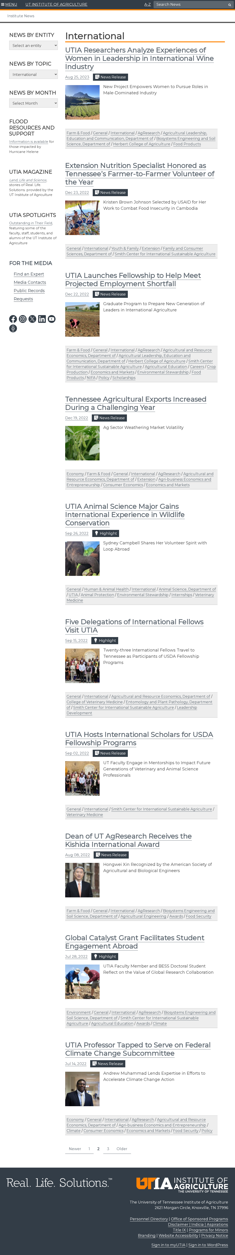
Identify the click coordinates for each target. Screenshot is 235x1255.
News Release (113, 77)
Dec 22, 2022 (77, 294)
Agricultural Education (166, 367)
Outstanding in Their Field (30, 223)
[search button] (230, 4)
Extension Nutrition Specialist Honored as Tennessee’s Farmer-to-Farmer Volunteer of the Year (139, 173)
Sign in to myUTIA (168, 1245)
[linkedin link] (42, 319)
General (100, 133)
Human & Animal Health (106, 589)
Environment (79, 1012)
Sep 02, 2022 (77, 753)
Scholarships (123, 378)
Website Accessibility (178, 1235)
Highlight (108, 533)
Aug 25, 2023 (77, 77)
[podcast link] (13, 328)
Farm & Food (78, 133)
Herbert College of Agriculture (141, 144)
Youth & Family (125, 248)
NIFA (91, 378)
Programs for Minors (208, 1230)
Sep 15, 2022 (76, 640)
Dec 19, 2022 (76, 418)
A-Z (147, 4)
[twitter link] (32, 319)
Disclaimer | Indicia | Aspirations (198, 1224)
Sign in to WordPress (208, 1245)
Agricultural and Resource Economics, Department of (160, 696)
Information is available (28, 142)
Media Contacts (30, 282)
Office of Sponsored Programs (199, 1219)
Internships (181, 595)
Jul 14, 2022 (76, 1064)
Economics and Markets (112, 372)
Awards (176, 916)
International (123, 133)
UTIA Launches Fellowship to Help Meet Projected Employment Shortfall (133, 279)
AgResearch (149, 133)
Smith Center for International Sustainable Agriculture (165, 254)
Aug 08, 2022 (77, 855)
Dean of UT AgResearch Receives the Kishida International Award (128, 840)
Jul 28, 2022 (76, 956)
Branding (147, 1235)
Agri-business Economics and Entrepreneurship (162, 1125)
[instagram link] (23, 319)
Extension (151, 248)
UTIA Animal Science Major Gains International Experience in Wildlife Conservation (125, 514)
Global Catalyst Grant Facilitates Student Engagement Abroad (134, 941)
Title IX (179, 1230)
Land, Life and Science (27, 180)
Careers (197, 367)
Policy (103, 378)
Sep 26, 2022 (77, 533)
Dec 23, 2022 (77, 192)
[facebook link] (13, 319)
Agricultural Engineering (143, 916)
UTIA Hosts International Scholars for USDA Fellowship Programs (139, 738)
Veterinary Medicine (85, 815)
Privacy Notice (214, 1235)
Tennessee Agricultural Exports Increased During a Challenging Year (136, 403)
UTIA (73, 595)
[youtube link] (52, 319)
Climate (160, 1023)
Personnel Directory (149, 1219)
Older (122, 1149)
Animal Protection (97, 595)
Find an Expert (29, 274)
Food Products (187, 144)
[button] (9, 4)
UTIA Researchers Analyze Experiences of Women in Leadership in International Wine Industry (139, 58)
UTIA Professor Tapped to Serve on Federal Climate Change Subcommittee (138, 1049)
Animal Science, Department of (187, 589)
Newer (75, 1149)
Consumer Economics (123, 485)
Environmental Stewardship (163, 372)
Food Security (198, 916)
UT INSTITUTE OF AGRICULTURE (56, 4)
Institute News (20, 16)
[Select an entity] (33, 45)
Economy (75, 474)
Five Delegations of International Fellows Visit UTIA (134, 625)
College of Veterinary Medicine (95, 702)
